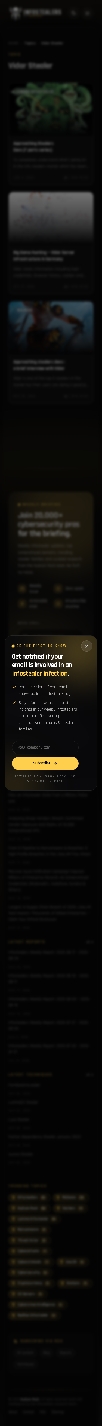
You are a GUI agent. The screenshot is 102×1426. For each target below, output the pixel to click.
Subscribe (41, 763)
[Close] (87, 646)
